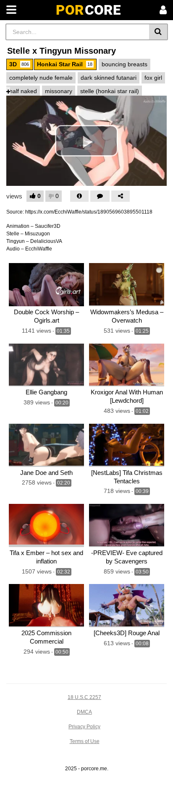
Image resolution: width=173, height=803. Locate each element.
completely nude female (41, 77)
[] (158, 31)
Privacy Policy (84, 727)
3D (19, 64)
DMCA (84, 712)
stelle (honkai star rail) (109, 91)
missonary (58, 91)
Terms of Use (85, 741)
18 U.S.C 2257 (84, 697)
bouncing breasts (124, 64)
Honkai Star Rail (64, 64)
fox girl (153, 77)
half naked (23, 91)
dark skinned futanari (108, 77)
